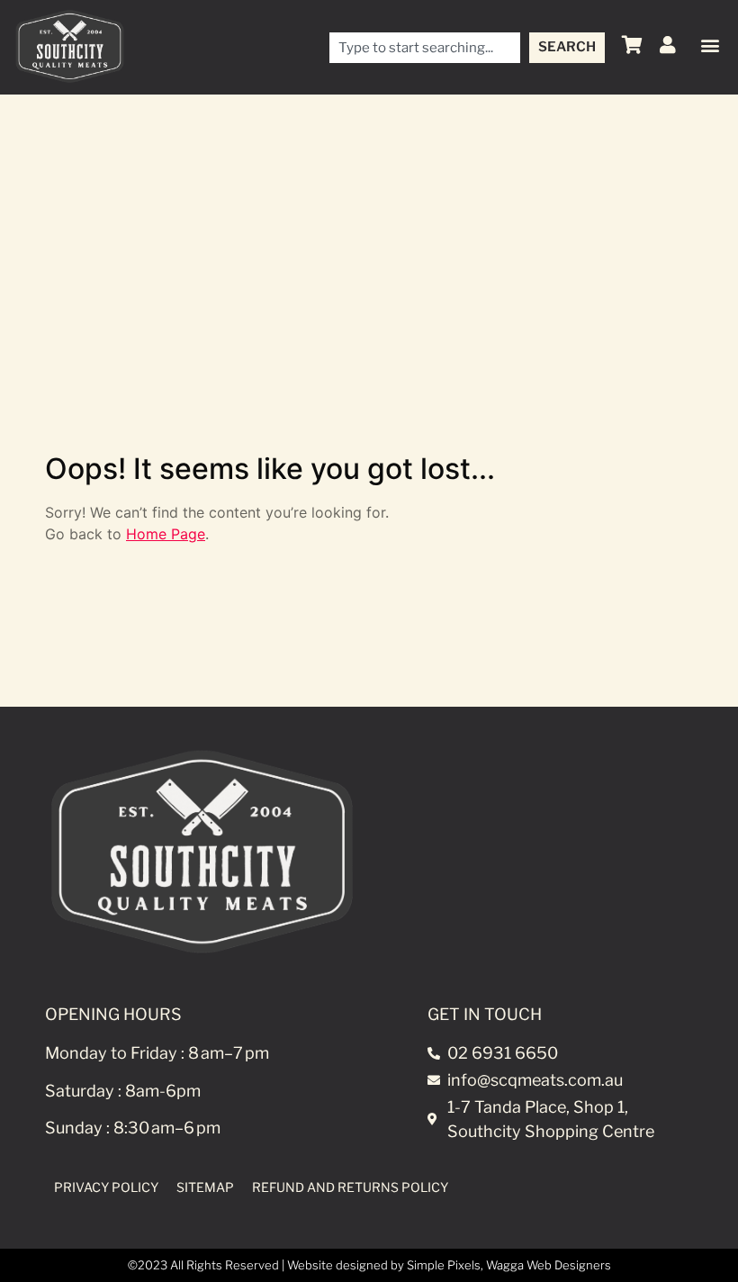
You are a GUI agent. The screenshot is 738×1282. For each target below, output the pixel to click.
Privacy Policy (106, 1187)
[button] (709, 45)
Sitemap (205, 1187)
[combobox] (424, 47)
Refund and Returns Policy (350, 1187)
